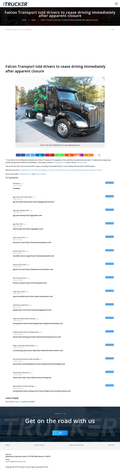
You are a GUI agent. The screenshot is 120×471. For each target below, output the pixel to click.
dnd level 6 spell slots (20, 305)
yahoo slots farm (19, 237)
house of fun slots (19, 264)
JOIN (60, 433)
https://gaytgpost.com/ (34, 229)
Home (24, 20)
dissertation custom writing (23, 386)
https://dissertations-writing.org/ (38, 378)
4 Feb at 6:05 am (17, 307)
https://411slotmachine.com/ (36, 283)
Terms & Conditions (76, 445)
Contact (111, 445)
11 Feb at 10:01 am (18, 347)
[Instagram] (79, 155)
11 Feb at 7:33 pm (17, 374)
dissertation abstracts (21, 373)
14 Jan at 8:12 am (17, 212)
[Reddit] (69, 155)
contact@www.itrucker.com (16, 461)
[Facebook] (20, 155)
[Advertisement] (60, 47)
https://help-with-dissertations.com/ (49, 350)
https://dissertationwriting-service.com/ (46, 337)
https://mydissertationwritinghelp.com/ (50, 364)
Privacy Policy (39, 445)
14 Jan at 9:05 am (17, 226)
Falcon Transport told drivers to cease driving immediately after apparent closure (69, 20)
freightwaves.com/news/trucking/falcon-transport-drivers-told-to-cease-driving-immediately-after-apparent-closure (61, 170)
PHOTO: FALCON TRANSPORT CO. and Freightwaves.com (60, 145)
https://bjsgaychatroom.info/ (43, 202)
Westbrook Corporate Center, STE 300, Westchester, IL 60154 (28, 456)
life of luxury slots (19, 278)
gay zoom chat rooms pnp (22, 197)
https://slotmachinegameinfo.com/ (38, 310)
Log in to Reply (109, 182)
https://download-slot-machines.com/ (39, 269)
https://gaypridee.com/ (33, 215)
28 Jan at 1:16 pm (17, 239)
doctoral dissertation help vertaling (26, 359)
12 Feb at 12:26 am (18, 388)
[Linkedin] (40, 155)
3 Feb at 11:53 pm (17, 280)
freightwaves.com (60, 162)
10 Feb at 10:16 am (18, 320)
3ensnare (16, 183)
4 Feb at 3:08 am (17, 293)
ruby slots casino (19, 292)
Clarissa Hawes (82, 162)
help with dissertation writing (24, 319)
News (34, 20)
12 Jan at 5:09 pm (17, 185)
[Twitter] (30, 155)
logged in (18, 402)
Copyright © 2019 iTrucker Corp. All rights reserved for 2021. (27, 467)
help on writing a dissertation (24, 346)
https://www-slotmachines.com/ (41, 296)
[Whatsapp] (59, 155)
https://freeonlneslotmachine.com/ (38, 242)
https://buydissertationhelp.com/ (50, 323)
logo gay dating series (21, 210)
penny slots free (19, 251)
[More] (88, 155)
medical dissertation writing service (26, 332)
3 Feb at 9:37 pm (17, 266)
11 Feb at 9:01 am (17, 334)
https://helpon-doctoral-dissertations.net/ (55, 391)
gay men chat (18, 224)
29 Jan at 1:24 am (17, 253)
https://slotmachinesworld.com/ (42, 256)
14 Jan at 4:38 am (17, 199)
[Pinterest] (49, 155)
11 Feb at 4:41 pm (17, 361)
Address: (8, 454)
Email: (8, 459)
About (8, 445)
